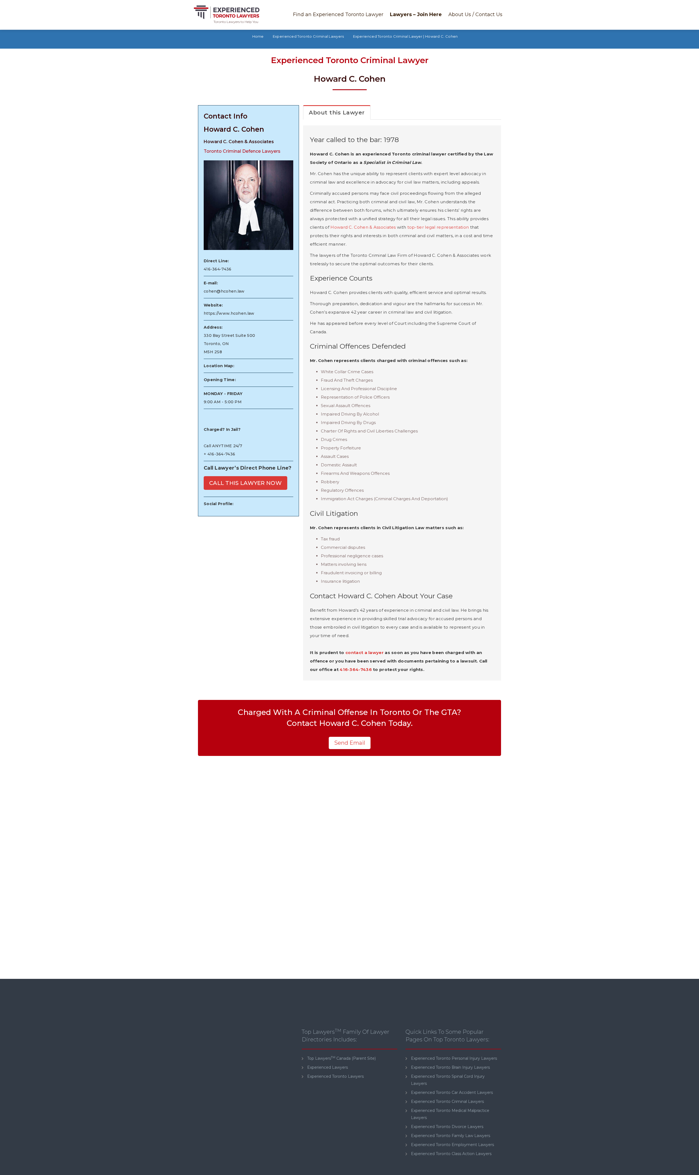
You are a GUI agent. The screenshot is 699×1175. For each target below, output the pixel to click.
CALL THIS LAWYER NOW (245, 483)
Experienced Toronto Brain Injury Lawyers (450, 1067)
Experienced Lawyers (327, 1067)
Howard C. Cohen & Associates (363, 227)
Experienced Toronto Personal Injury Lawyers (454, 1058)
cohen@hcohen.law (224, 291)
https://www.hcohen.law (229, 313)
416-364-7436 (218, 269)
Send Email (349, 743)
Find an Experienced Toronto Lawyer (338, 14)
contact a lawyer (364, 652)
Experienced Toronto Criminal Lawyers (447, 1101)
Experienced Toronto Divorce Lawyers (447, 1126)
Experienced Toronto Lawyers (335, 1076)
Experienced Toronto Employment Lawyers (452, 1144)
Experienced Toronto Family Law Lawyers (450, 1135)
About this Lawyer (337, 112)
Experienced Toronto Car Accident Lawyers (452, 1092)
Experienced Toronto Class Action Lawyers (451, 1153)
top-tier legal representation (438, 227)
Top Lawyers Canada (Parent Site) (341, 1058)
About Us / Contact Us (475, 14)
